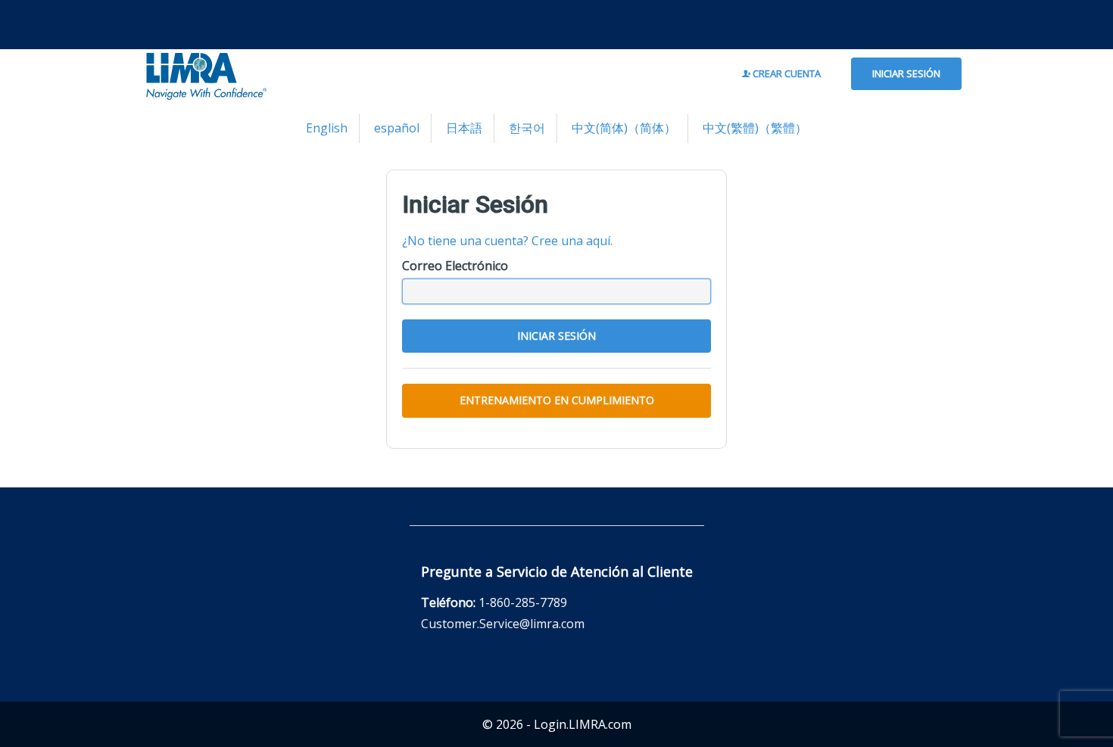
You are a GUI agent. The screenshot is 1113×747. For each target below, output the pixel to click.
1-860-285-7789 (523, 602)
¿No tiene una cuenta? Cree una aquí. (507, 240)
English (327, 128)
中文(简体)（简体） (624, 128)
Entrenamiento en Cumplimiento (557, 400)
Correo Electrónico (455, 265)
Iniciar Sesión (906, 73)
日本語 (464, 128)
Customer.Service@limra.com (503, 623)
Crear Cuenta (785, 73)
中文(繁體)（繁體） (755, 128)
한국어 (527, 128)
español (396, 128)
